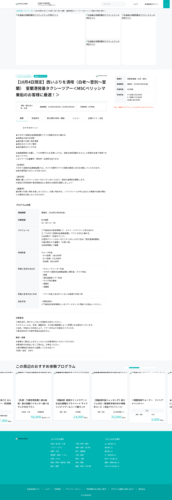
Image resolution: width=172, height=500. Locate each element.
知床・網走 (79, 462)
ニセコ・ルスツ (56, 447)
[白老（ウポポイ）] (103, 26)
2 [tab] (128, 367)
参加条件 (35, 118)
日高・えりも (55, 458)
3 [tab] (130, 367)
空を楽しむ (109, 451)
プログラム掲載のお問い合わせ (122, 489)
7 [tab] (147, 367)
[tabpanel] (33, 396)
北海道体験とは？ (33, 489)
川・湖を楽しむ (110, 455)
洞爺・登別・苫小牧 (82, 447)
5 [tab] (143, 367)
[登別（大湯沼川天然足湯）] (103, 52)
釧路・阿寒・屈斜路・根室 (60, 462)
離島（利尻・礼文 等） (83, 466)
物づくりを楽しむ (111, 458)
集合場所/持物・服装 (56, 118)
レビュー (76, 118)
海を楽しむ (109, 447)
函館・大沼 (55, 451)
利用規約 (57, 489)
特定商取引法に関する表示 (96, 489)
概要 (22, 118)
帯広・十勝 (79, 458)
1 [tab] (125, 367)
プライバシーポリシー (74, 489)
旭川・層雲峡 (80, 451)
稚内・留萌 (55, 466)
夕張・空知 (79, 455)
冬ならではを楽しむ (112, 466)
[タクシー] (50, 39)
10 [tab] (155, 367)
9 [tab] (152, 367)
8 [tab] (150, 367)
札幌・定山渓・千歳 (58, 444)
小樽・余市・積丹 (82, 444)
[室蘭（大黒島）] (139, 39)
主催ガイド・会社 (95, 118)
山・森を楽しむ (110, 444)
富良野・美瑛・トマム (59, 455)
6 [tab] (145, 367)
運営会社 (142, 489)
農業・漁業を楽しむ (112, 462)
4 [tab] (136, 367)
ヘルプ (47, 489)
